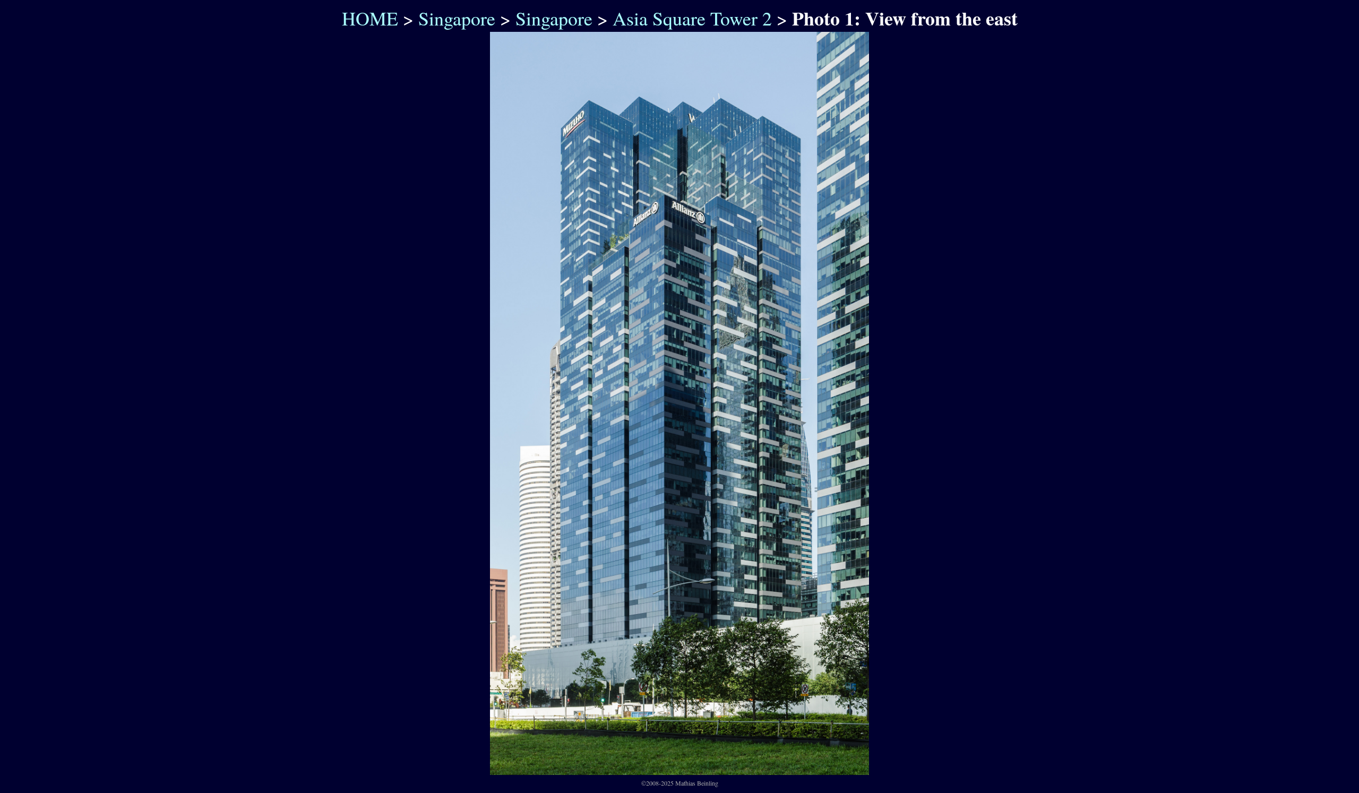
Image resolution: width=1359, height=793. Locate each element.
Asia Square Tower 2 (692, 18)
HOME (367, 18)
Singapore (456, 18)
